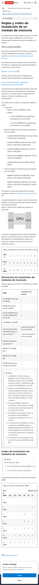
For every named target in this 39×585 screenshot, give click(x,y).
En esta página (7, 18)
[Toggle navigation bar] (2, 2)
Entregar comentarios (10, 555)
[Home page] (3, 8)
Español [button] (28, 2)
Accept (19, 575)
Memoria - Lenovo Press (9, 71)
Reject (19, 580)
